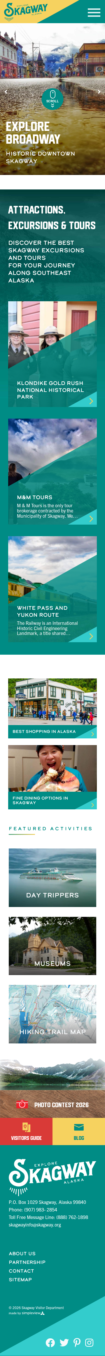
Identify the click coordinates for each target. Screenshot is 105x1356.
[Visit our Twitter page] (64, 1342)
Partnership (27, 1262)
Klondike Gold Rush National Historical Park (50, 389)
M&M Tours (34, 497)
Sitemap (20, 1279)
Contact (21, 1271)
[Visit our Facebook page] (50, 1342)
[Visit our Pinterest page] (77, 1342)
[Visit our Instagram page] (89, 1342)
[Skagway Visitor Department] (26, 12)
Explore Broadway (33, 132)
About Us (22, 1253)
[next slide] (99, 92)
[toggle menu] (94, 13)
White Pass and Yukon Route (42, 611)
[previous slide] (6, 92)
